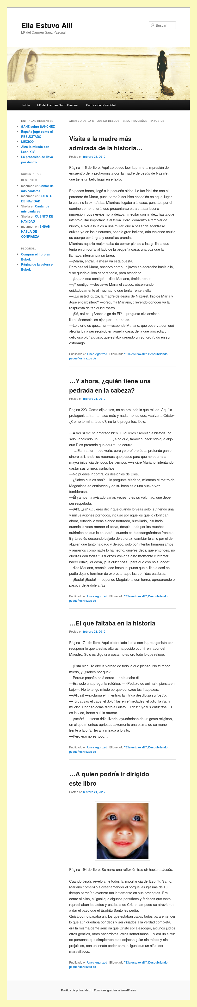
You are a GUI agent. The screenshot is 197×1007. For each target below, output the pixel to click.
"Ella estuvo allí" (135, 354)
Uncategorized (97, 354)
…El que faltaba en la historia (112, 623)
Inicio (26, 105)
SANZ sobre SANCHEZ (38, 126)
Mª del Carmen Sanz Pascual (57, 105)
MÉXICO (27, 141)
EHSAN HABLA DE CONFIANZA (35, 231)
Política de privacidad (101, 105)
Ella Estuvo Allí (47, 25)
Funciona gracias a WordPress (115, 990)
